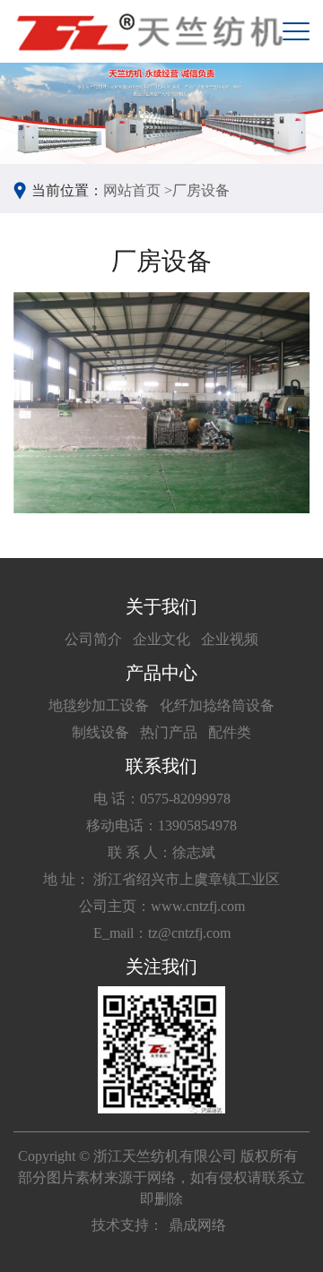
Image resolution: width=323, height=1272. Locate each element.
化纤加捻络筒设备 (217, 705)
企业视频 (229, 639)
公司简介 (93, 639)
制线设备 (100, 732)
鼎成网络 (197, 1225)
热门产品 (168, 732)
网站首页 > (137, 190)
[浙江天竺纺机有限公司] (148, 31)
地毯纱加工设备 (98, 705)
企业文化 (161, 639)
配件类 (229, 732)
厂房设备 (201, 190)
